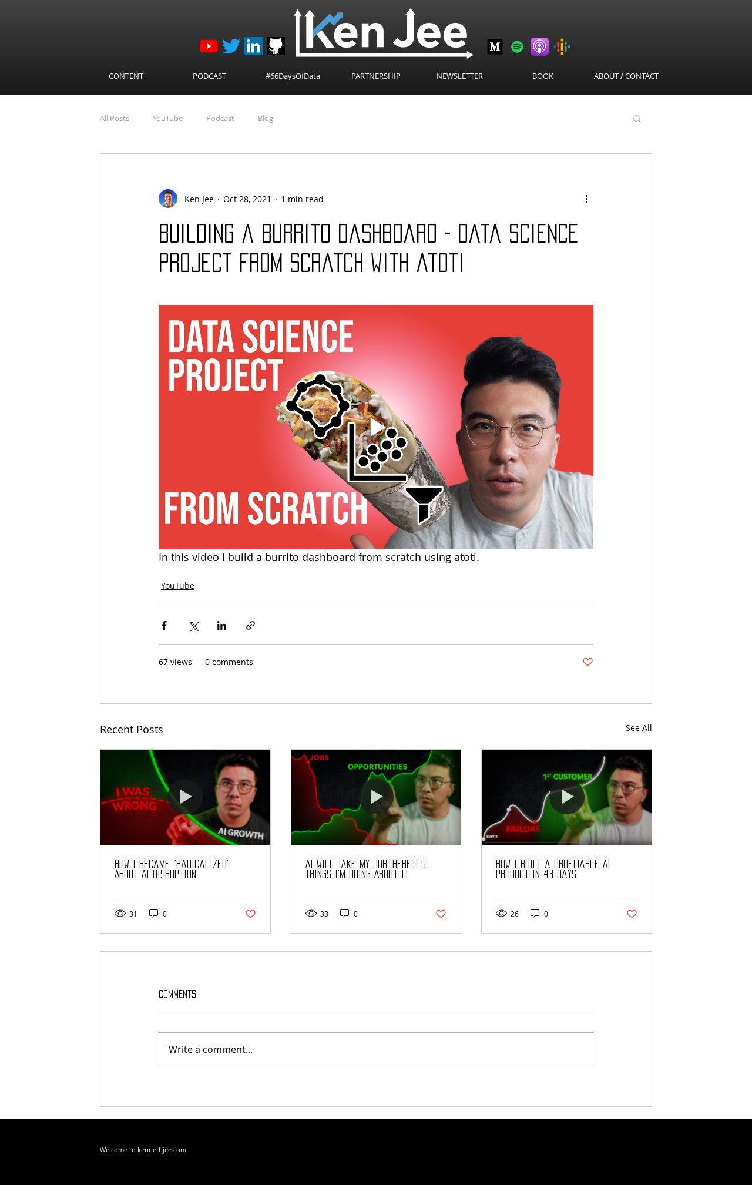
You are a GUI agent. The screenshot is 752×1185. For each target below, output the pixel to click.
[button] (637, 118)
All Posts (114, 118)
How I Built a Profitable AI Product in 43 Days (553, 869)
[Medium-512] (495, 47)
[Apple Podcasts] (540, 47)
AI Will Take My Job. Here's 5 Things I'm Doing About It (366, 869)
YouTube (168, 118)
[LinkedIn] (253, 46)
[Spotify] (517, 47)
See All (639, 727)
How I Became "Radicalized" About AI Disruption (172, 869)
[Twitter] (231, 46)
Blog (265, 118)
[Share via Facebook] (164, 625)
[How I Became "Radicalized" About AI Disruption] (185, 797)
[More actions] (586, 199)
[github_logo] (276, 46)
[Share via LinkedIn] (221, 625)
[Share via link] (250, 625)
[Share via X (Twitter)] (193, 625)
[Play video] (376, 427)
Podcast (220, 118)
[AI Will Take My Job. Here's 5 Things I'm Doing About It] (376, 797)
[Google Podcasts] (562, 47)
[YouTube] (209, 46)
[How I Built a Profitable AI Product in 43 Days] (567, 797)
